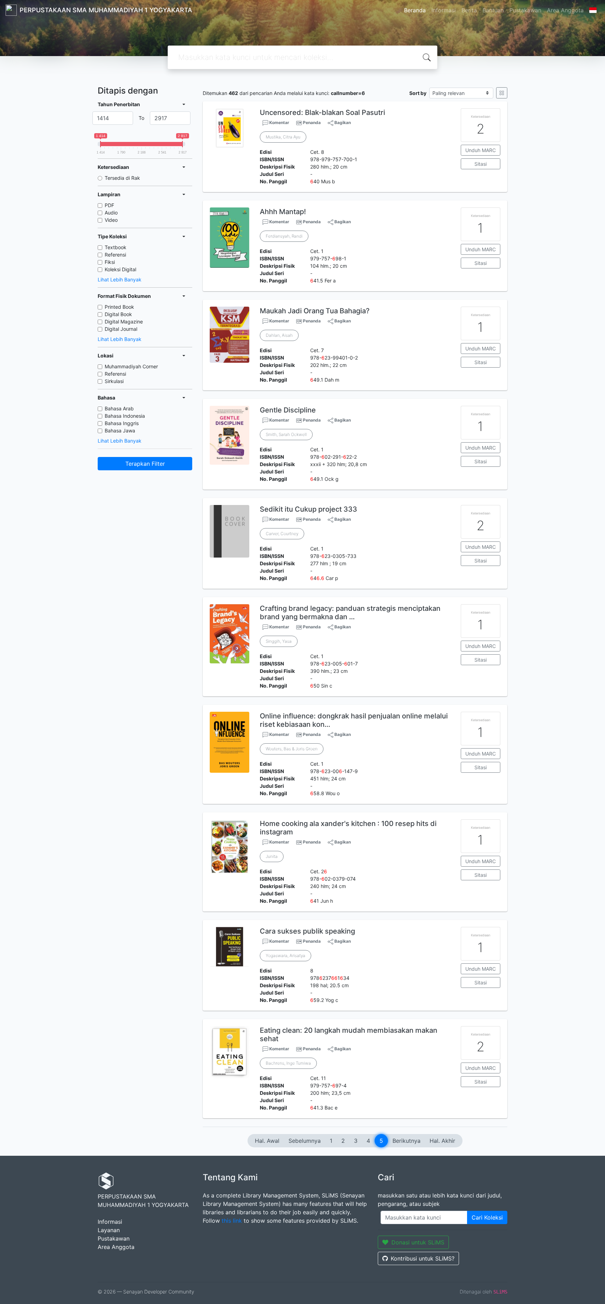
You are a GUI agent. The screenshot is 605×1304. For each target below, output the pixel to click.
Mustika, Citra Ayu (283, 136)
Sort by (417, 93)
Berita (469, 10)
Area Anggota (565, 10)
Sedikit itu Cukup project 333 (308, 509)
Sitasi (480, 164)
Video (111, 220)
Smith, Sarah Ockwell (286, 434)
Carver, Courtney (282, 533)
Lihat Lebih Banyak (119, 279)
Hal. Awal (267, 1140)
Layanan (109, 1230)
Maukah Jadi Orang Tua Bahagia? (315, 311)
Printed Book (119, 307)
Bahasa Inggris (122, 423)
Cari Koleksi (487, 1217)
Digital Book (118, 314)
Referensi (115, 255)
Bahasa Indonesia (125, 416)
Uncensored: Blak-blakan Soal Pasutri (322, 112)
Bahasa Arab (119, 408)
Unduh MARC (480, 150)
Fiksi (110, 262)
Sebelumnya (304, 1140)
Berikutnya (406, 1140)
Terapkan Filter (145, 463)
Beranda (415, 10)
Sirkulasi (114, 381)
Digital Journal (121, 329)
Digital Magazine (124, 322)
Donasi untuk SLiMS (417, 1242)
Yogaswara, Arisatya (285, 955)
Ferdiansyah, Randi (284, 236)
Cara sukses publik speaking (307, 931)
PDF (109, 205)
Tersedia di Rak (122, 178)
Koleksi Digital (120, 269)
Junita (272, 856)
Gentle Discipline (288, 410)
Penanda (312, 122)
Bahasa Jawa (120, 430)
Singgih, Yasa (279, 641)
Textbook (115, 247)
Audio (111, 213)
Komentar (278, 122)
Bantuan (493, 10)
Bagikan (342, 122)
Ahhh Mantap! (283, 211)
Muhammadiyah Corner (131, 366)
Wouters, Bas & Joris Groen (292, 748)
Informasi (443, 10)
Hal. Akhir (442, 1140)
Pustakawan (525, 10)
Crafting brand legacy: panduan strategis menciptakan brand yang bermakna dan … (350, 612)
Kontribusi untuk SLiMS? (422, 1258)
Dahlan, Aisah (279, 335)
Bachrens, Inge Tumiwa (288, 1063)
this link (232, 1220)
